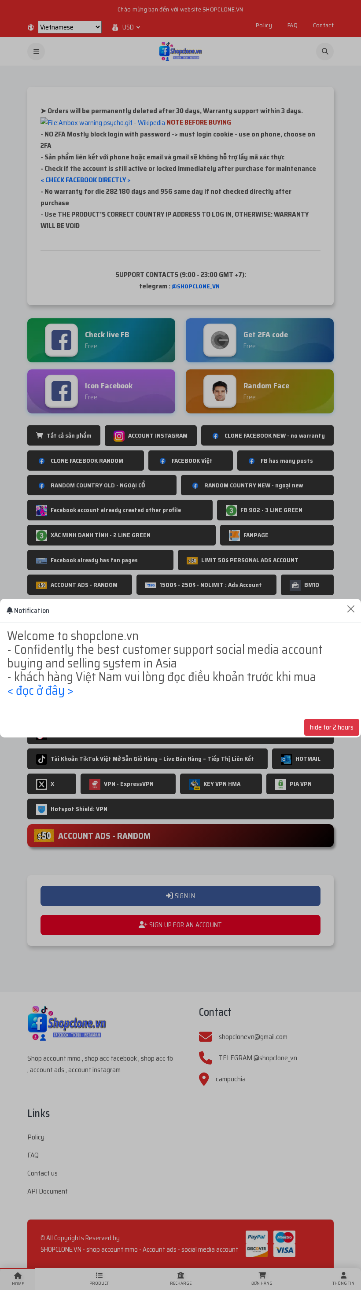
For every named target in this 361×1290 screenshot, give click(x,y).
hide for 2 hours (332, 727)
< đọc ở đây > (40, 690)
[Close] (351, 609)
